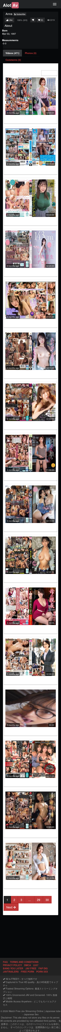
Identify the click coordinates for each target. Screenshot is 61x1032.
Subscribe (20, 14)
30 (47, 900)
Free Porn (27, 971)
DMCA (27, 965)
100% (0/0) (22, 20)
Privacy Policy (12, 965)
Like (10, 20)
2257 (35, 965)
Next (9, 907)
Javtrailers (11, 971)
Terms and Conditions (24, 962)
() (42, 20)
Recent (51, 73)
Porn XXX (42, 971)
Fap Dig (43, 968)
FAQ (5, 962)
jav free (30, 968)
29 (38, 900)
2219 (52, 20)
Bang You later (13, 968)
